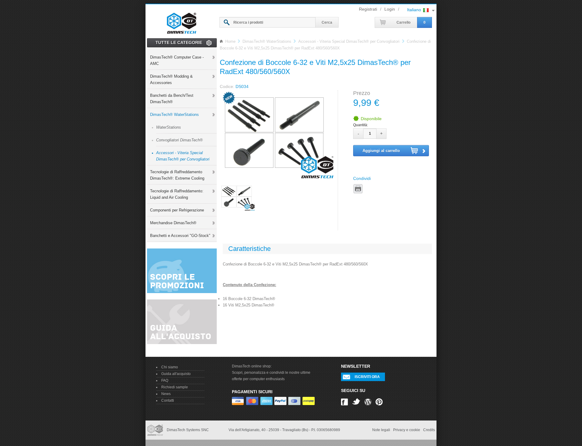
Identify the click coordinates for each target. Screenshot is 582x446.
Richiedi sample (174, 387)
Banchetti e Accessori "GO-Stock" (180, 235)
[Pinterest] (379, 401)
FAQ (164, 380)
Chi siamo (169, 367)
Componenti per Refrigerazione (177, 210)
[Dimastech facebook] (344, 401)
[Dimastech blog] (367, 401)
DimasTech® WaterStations (174, 114)
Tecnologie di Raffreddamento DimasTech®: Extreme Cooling (177, 175)
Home (230, 41)
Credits (429, 430)
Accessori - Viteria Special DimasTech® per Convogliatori (182, 155)
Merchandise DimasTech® (173, 223)
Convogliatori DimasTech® (179, 140)
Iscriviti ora (367, 377)
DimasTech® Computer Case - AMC (177, 60)
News (166, 394)
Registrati (368, 9)
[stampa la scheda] (358, 189)
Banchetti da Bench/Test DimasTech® (171, 98)
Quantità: (360, 125)
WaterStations (168, 127)
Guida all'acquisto (176, 374)
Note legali (381, 430)
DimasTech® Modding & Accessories (171, 79)
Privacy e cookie (406, 430)
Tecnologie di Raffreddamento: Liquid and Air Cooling (176, 194)
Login (389, 9)
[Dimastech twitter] (356, 401)
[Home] (181, 22)
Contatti (167, 400)
